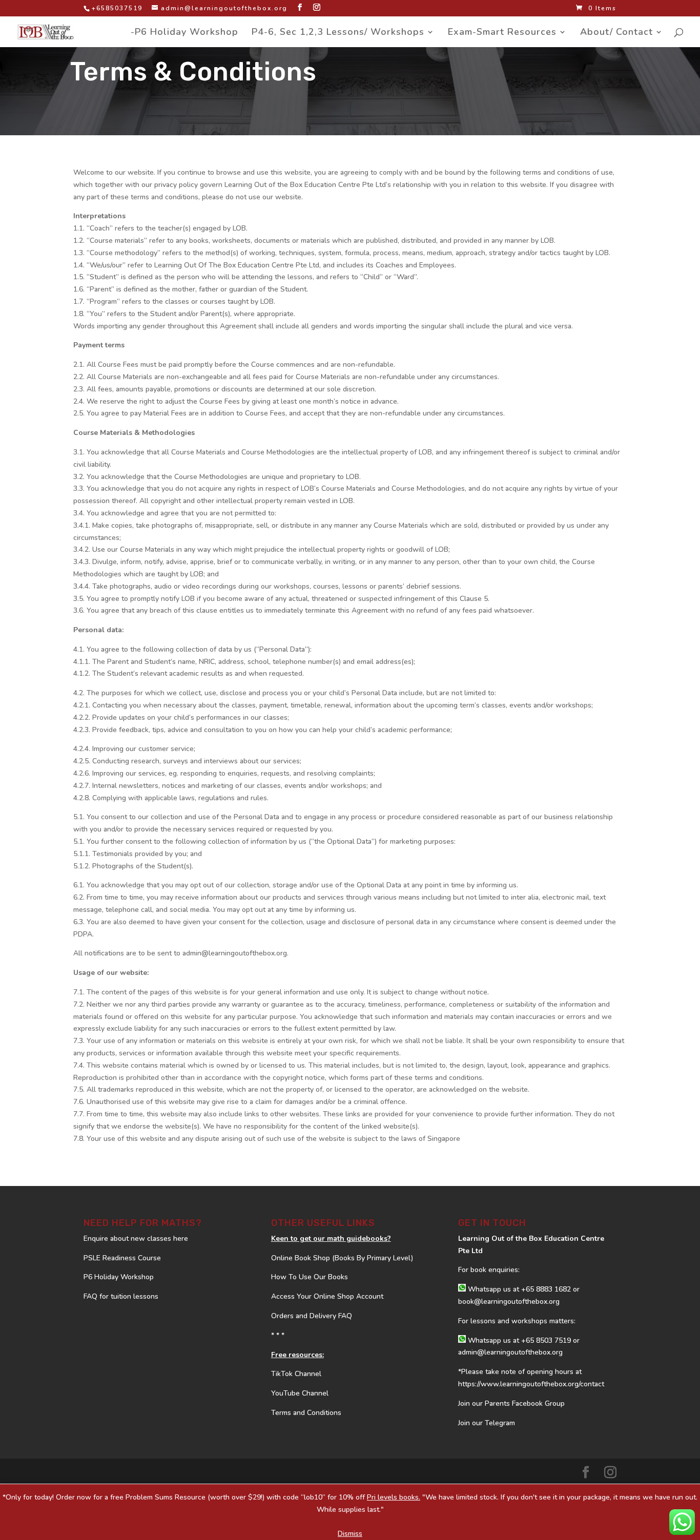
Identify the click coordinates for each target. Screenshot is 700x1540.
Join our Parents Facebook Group (511, 1403)
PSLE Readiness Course (122, 1258)
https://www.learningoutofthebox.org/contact (531, 1384)
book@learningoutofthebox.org (509, 1301)
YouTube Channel (299, 1393)
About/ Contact (616, 33)
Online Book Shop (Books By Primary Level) (342, 1258)
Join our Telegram (486, 1423)
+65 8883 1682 (546, 1289)
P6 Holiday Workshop (119, 1277)
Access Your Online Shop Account (327, 1296)
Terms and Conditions (306, 1413)
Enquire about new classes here (136, 1238)
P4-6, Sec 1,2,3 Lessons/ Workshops (338, 33)
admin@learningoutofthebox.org (510, 1352)
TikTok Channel (296, 1374)
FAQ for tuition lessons (121, 1296)
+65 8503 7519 (546, 1340)
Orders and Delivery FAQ (311, 1316)
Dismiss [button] (350, 1533)
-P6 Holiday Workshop (184, 33)
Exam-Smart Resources (502, 33)
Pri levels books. (393, 1497)
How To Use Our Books (309, 1277)
